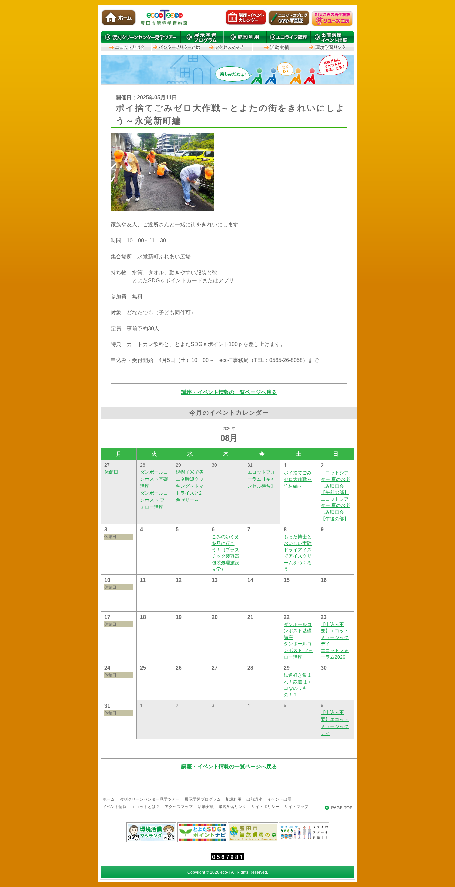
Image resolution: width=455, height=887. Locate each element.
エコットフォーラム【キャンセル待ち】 (261, 479)
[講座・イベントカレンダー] (245, 25)
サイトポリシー (265, 806)
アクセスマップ (179, 806)
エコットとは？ (146, 806)
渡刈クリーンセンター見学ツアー (150, 799)
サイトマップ (296, 806)
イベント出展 (279, 799)
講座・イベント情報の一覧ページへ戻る (229, 392)
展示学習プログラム (203, 799)
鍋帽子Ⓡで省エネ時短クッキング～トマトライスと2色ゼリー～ (190, 486)
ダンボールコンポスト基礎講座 (154, 479)
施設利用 (233, 799)
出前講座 (254, 799)
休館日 (111, 472)
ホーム (109, 799)
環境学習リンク (232, 806)
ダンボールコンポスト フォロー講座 (154, 500)
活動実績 (206, 806)
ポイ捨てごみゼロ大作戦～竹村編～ (298, 479)
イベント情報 (115, 806)
